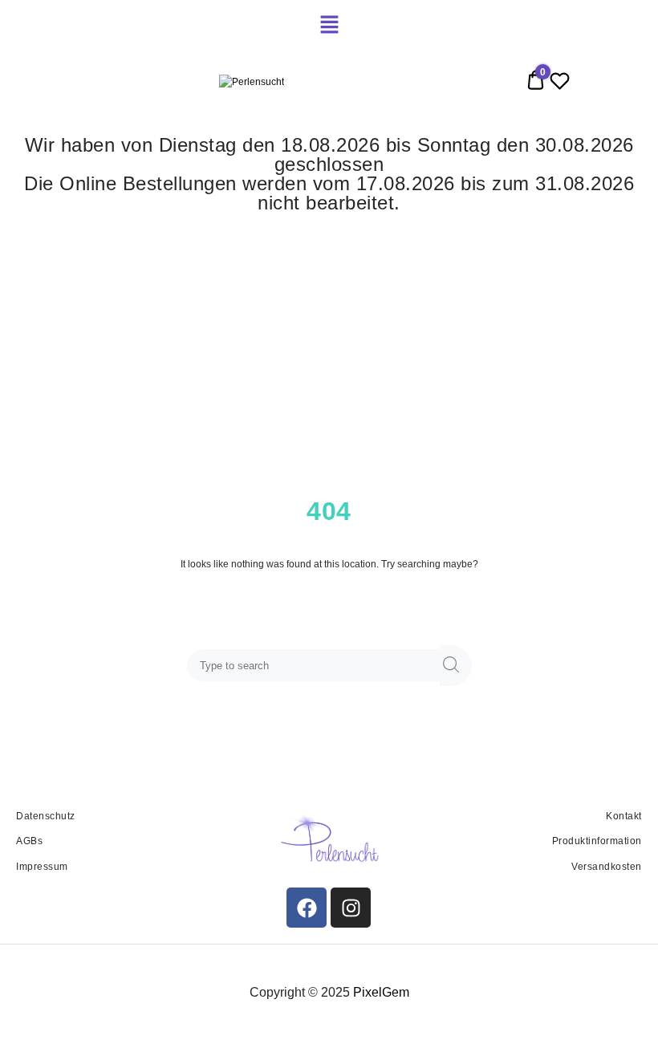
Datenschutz (45, 816)
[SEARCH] (456, 665)
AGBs (29, 841)
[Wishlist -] (559, 84)
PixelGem (381, 992)
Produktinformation (597, 841)
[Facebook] (306, 908)
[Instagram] (351, 908)
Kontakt (624, 816)
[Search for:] (316, 666)
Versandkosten (606, 866)
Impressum (42, 866)
